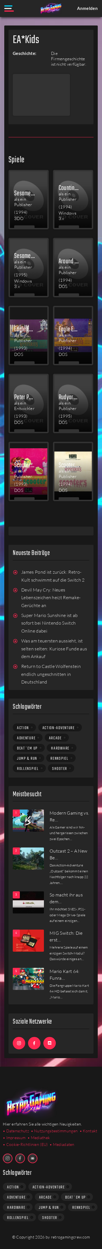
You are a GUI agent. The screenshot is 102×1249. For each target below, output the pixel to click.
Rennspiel (59, 758)
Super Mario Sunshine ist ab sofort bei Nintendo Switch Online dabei (49, 623)
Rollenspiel (28, 768)
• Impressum (14, 1137)
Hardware (60, 748)
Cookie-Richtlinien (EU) (27, 1144)
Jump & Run (27, 758)
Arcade (55, 738)
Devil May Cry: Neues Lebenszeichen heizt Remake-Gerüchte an (51, 597)
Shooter (59, 768)
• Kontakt (88, 1130)
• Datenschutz (16, 1130)
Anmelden (87, 8)
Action (23, 728)
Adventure (26, 738)
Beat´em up (27, 748)
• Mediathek (38, 1137)
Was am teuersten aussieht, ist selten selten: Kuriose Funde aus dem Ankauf (54, 648)
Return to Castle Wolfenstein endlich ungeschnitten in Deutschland (51, 674)
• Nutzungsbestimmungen (54, 1130)
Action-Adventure (58, 728)
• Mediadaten (62, 1144)
